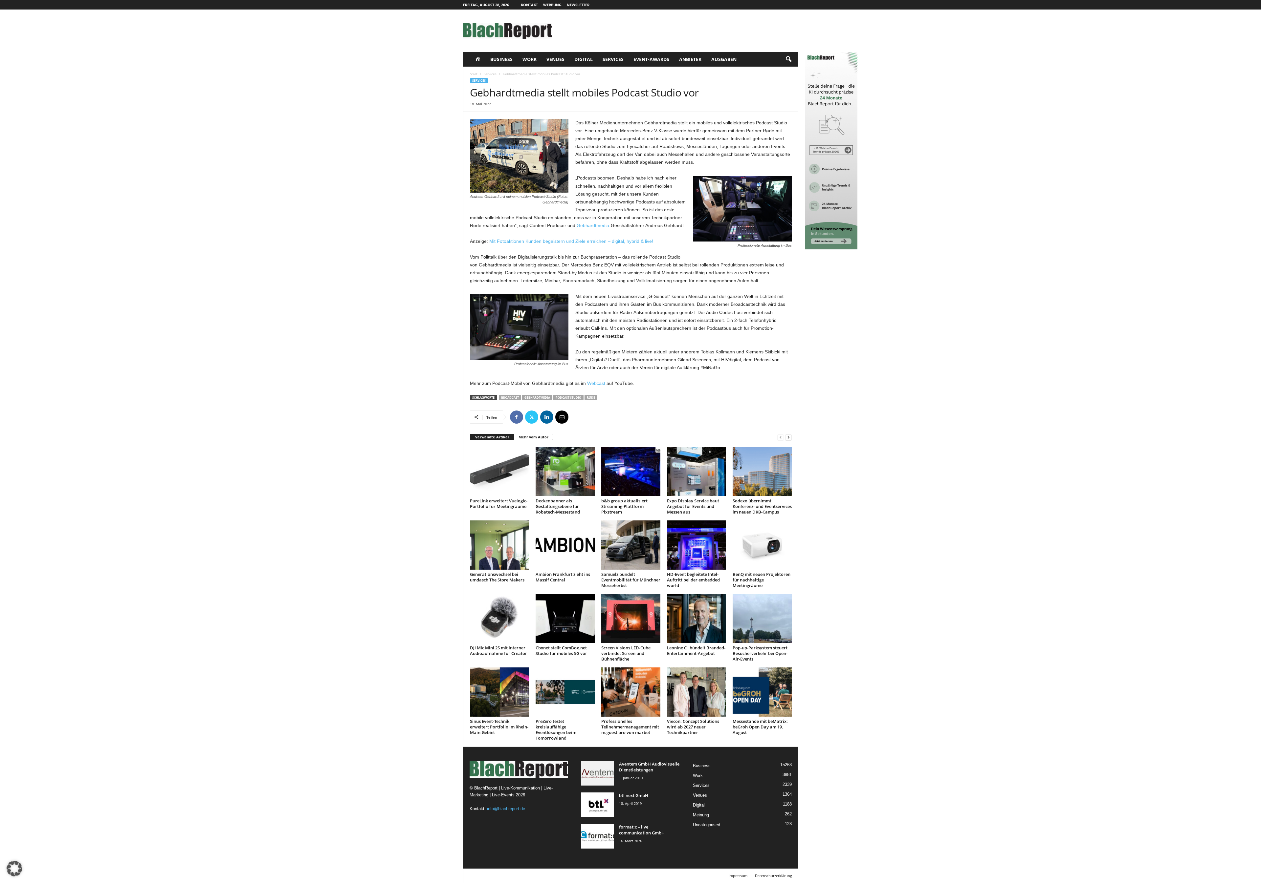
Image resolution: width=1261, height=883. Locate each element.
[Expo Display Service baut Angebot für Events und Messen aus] (696, 471)
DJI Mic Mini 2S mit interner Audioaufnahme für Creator (498, 650)
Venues (555, 59)
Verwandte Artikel (492, 436)
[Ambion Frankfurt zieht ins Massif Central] (565, 545)
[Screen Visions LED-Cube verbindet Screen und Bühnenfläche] (630, 618)
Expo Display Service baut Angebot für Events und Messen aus (693, 506)
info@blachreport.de (506, 808)
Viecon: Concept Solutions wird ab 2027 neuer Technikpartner (693, 726)
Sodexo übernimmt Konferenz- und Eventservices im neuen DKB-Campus (762, 506)
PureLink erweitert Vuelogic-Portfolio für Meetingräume (498, 503)
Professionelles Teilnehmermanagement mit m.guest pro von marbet (630, 726)
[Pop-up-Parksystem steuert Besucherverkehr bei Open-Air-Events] (762, 618)
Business (501, 59)
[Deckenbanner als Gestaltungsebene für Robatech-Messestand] (565, 471)
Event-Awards (651, 59)
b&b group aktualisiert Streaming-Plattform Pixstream (624, 506)
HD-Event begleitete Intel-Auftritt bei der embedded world (693, 579)
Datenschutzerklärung (773, 875)
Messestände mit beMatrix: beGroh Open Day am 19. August (760, 726)
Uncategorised (706, 824)
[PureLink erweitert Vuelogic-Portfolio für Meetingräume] (499, 471)
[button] (788, 59)
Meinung (701, 814)
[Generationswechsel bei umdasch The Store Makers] (499, 545)
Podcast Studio (568, 397)
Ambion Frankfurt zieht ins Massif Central (563, 577)
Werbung (552, 4)
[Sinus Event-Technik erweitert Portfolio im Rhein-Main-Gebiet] (499, 692)
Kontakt (529, 4)
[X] (531, 417)
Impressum (738, 875)
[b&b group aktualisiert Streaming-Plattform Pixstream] (630, 471)
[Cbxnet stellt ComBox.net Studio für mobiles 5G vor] (565, 618)
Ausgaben (724, 59)
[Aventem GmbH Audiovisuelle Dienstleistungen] (597, 773)
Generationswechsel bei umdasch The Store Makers (497, 577)
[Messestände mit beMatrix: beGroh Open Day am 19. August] (762, 692)
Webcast (596, 383)
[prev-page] (780, 437)
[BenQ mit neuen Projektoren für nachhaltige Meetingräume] (762, 545)
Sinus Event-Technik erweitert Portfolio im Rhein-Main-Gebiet (499, 726)
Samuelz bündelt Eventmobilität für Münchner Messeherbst (630, 579)
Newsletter (578, 4)
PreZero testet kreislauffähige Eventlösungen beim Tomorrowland (556, 729)
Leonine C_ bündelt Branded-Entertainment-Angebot (696, 650)
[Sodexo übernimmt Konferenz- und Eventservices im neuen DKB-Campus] (762, 471)
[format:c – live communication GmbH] (597, 836)
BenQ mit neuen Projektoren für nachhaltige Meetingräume (761, 579)
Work (529, 59)
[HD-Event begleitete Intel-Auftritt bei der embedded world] (696, 545)
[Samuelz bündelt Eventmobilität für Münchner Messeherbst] (630, 545)
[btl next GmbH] (597, 804)
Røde (591, 397)
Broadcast (510, 397)
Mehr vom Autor (533, 436)
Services (613, 59)
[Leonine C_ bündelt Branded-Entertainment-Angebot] (696, 618)
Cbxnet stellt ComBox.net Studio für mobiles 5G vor (561, 650)
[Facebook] (516, 417)
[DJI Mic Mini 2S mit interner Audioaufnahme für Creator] (499, 618)
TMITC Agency (525, 875)
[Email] (561, 417)
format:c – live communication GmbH (642, 830)
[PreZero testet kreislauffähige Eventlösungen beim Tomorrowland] (565, 692)
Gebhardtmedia (593, 225)
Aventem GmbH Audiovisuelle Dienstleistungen (649, 767)
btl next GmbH (633, 795)
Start (473, 74)
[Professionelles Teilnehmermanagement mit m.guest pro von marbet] (630, 692)
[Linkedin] (546, 417)
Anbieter (690, 59)
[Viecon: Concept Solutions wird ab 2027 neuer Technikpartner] (696, 692)
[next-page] (788, 437)
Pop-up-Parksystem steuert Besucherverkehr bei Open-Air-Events (760, 653)
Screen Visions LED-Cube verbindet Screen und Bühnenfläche (626, 653)
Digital (583, 59)
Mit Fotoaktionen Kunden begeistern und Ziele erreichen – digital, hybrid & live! (571, 241)
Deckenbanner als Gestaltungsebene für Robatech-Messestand (558, 506)
